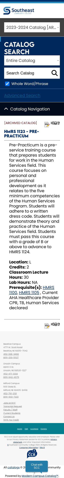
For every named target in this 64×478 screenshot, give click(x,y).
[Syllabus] (47, 124)
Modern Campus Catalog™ (40, 476)
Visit (26, 429)
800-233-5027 (11, 357)
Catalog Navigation (30, 109)
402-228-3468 (11, 354)
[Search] (54, 73)
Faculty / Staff (10, 409)
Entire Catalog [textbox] (20, 60)
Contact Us (9, 416)
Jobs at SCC (9, 402)
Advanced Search (22, 95)
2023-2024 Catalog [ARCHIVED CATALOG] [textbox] (33, 27)
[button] (37, 466)
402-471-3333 (10, 373)
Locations (34, 429)
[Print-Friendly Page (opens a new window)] (55, 123)
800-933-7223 (10, 396)
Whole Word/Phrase (29, 83)
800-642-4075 (11, 377)
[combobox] (32, 27)
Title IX (42, 447)
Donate (44, 429)
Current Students (11, 413)
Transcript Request (12, 406)
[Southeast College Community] (18, 10)
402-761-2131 (10, 393)
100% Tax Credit (11, 419)
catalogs (14, 467)
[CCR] (32, 453)
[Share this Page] (52, 123)
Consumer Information (28, 447)
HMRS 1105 (29, 292)
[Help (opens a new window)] (58, 123)
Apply (19, 429)
